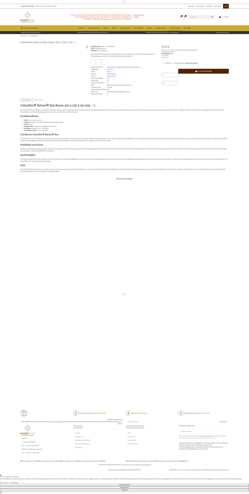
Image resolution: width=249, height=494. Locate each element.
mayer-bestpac (135, 67)
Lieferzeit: (181, 63)
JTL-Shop (180, 470)
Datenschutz (132, 440)
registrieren (138, 15)
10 (107, 83)
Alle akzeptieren (124, 485)
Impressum (131, 436)
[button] (181, 17)
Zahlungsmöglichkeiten (83, 440)
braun (109, 71)
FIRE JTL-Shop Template (193, 470)
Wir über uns (79, 436)
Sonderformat (111, 74)
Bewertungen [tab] (38, 100)
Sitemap (77, 433)
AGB (129, 433)
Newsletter (217, 6)
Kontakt (209, 6)
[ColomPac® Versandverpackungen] (119, 85)
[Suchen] (213, 17)
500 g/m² (110, 69)
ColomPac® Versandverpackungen (118, 67)
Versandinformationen (82, 444)
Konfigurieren (124, 487)
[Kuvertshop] (27, 17)
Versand (176, 50)
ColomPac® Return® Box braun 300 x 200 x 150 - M (37, 398)
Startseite (191, 6)
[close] (87, 46)
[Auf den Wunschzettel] (98, 62)
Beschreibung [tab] (26, 100)
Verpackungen (103, 50)
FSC (108, 78)
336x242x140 (111, 76)
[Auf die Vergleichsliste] (93, 62)
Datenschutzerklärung (56, 421)
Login (136, 17)
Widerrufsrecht (133, 444)
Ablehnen (124, 490)
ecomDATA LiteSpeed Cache (219, 470)
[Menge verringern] (162, 71)
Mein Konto (200, 6)
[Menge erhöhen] (162, 79)
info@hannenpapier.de (34, 449)
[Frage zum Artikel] (103, 62)
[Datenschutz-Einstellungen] (1, 492)
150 (108, 80)
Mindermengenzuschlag (190, 50)
